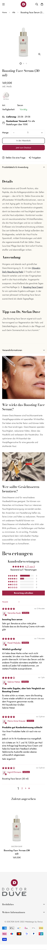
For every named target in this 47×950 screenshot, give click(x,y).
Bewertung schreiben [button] (23, 593)
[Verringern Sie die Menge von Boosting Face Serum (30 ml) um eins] (14, 132)
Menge (5, 132)
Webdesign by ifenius (34, 921)
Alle (13, 12)
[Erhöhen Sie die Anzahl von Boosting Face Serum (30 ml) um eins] (42, 132)
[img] (8, 608)
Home (4, 12)
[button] (13, 576)
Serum (20, 105)
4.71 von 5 (30, 566)
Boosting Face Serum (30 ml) (17, 852)
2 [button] (22, 788)
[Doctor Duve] (23, 4)
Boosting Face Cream (33, 287)
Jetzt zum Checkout (23, 147)
